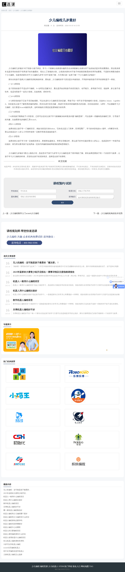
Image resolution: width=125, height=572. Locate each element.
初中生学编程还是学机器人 (13, 551)
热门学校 (68, 566)
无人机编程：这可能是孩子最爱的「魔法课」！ (36, 262)
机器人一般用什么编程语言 (26, 281)
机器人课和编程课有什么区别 (14, 534)
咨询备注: (72, 197)
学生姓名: (14, 191)
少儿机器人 (53, 566)
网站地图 (85, 566)
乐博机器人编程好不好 (24, 309)
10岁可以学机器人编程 (12, 544)
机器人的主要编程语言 (12, 531)
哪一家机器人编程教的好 (12, 510)
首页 (10, 10)
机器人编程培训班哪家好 (12, 524)
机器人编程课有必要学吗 (12, 520)
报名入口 (76, 566)
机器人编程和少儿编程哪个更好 (15, 514)
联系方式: (72, 191)
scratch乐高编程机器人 (11, 548)
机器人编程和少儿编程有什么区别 (16, 517)
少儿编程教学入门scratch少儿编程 (24, 213)
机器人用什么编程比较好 (25, 290)
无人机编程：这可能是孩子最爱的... (17, 490)
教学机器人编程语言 (23, 300)
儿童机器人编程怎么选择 (12, 554)
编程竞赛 (44, 566)
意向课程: (14, 197)
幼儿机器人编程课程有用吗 (13, 541)
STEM (61, 566)
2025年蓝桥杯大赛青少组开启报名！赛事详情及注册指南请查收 (43, 272)
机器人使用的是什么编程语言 (14, 537)
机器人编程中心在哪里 (12, 527)
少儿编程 (16, 10)
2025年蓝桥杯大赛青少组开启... (15, 493)
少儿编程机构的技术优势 (112, 213)
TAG (91, 566)
